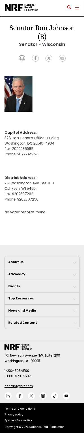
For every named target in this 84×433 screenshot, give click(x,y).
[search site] (69, 8)
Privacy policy (13, 414)
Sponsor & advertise (18, 420)
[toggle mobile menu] (77, 8)
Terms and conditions (19, 409)
